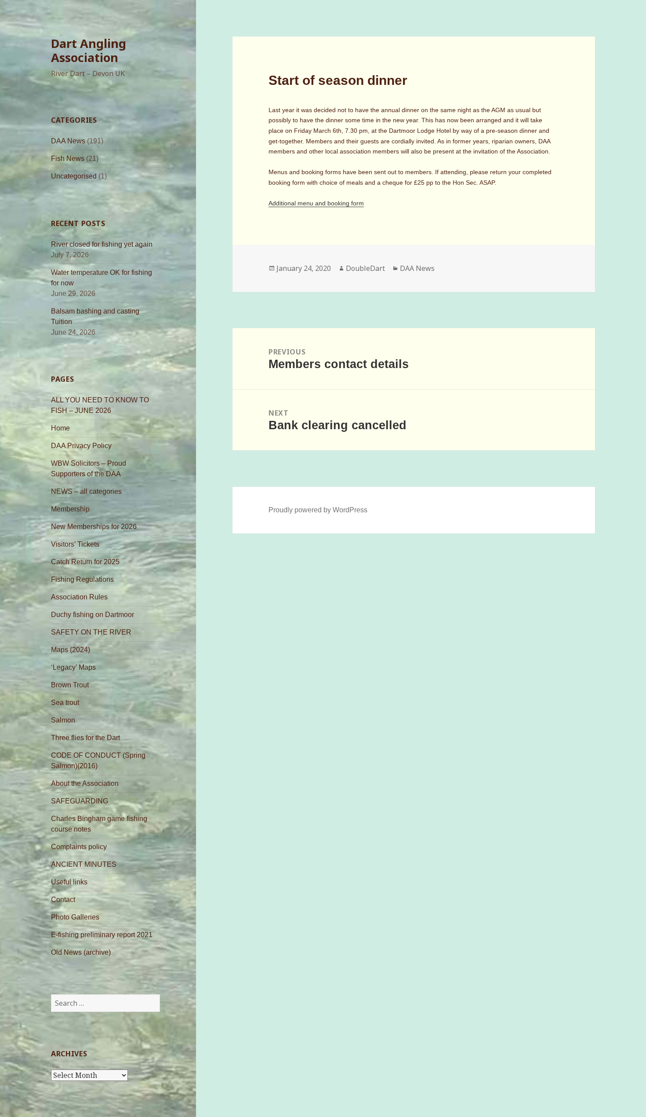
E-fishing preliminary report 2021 (101, 934)
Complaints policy (79, 847)
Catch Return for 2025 (85, 562)
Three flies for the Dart (85, 737)
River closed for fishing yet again (101, 244)
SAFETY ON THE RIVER (91, 632)
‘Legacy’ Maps (73, 667)
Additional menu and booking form (316, 203)
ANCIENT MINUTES (83, 864)
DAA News (68, 141)
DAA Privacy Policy (81, 445)
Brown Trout (70, 685)
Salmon (63, 720)
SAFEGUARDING (79, 801)
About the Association (85, 783)
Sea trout (65, 702)
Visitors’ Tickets (75, 544)
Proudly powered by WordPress (318, 510)
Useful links (69, 882)
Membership (70, 509)
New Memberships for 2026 (94, 526)
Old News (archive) (81, 952)
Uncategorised (74, 176)
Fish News (67, 158)
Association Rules (79, 597)
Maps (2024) (70, 649)
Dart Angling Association (88, 50)
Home (60, 428)
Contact (63, 899)
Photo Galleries (75, 917)
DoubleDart (365, 268)
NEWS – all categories (86, 491)
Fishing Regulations (82, 579)
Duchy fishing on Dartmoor (92, 614)
